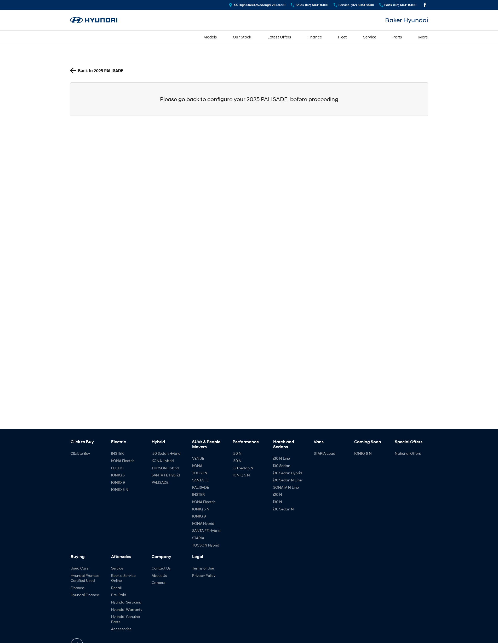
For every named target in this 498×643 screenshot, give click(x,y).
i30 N (237, 460)
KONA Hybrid (163, 460)
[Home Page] (94, 20)
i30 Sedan (281, 465)
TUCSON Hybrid (165, 468)
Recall (116, 587)
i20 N (237, 453)
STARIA (198, 538)
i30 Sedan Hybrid (166, 453)
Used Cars (79, 568)
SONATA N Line (286, 487)
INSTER (117, 453)
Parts (397, 37)
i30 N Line (281, 458)
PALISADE (160, 482)
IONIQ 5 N (119, 489)
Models (210, 37)
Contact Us (161, 568)
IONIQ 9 (118, 482)
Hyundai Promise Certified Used (85, 578)
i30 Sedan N (243, 468)
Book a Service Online (123, 578)
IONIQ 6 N (363, 453)
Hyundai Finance (85, 595)
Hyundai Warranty (126, 609)
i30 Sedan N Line (287, 480)
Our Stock (242, 37)
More (423, 37)
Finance (314, 37)
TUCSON (199, 473)
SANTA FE (200, 480)
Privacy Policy (203, 575)
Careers (158, 582)
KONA (197, 465)
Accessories (121, 629)
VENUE (198, 458)
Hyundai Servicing (126, 602)
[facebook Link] (425, 5)
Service (369, 37)
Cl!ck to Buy (80, 453)
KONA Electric (123, 460)
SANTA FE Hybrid (166, 475)
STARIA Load (324, 453)
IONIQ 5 (118, 475)
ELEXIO (117, 468)
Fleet (342, 37)
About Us (159, 575)
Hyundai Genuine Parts (125, 619)
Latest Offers (279, 37)
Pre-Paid (118, 595)
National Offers (408, 453)
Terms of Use (203, 568)
